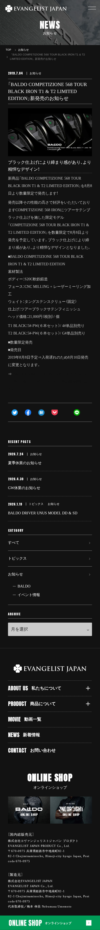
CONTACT (32, 750)
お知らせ (15, 574)
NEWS (24, 735)
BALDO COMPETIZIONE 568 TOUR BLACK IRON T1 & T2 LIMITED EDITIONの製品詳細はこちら (49, 381)
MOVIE (24, 719)
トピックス (17, 558)
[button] (92, 8)
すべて (13, 543)
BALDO (24, 586)
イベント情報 (29, 595)
